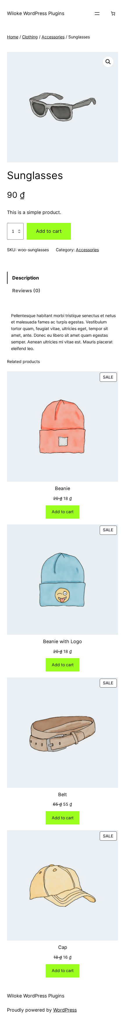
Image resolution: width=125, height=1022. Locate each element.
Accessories (53, 36)
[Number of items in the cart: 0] (113, 13)
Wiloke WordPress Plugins (35, 13)
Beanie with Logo (62, 641)
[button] (108, 62)
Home (12, 36)
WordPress (65, 1010)
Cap (62, 947)
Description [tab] (25, 278)
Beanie (62, 488)
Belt (62, 794)
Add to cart (49, 231)
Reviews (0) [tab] (26, 290)
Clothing (30, 36)
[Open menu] (97, 13)
